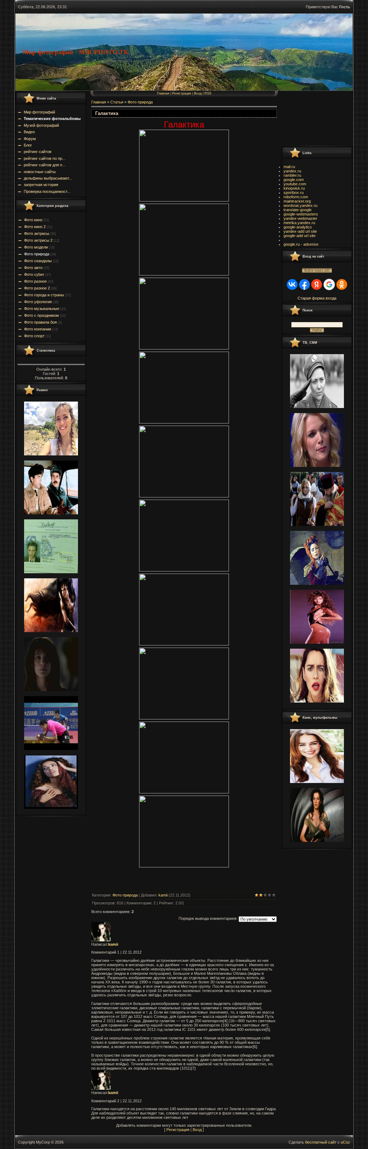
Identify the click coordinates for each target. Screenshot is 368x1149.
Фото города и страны (44, 295)
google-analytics (298, 227)
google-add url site (300, 235)
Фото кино (33, 220)
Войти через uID (317, 270)
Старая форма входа (317, 298)
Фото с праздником (41, 315)
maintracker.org (297, 201)
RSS (207, 93)
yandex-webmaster (300, 218)
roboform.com (296, 197)
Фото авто (33, 267)
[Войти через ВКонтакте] (292, 284)
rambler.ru (292, 175)
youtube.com (295, 184)
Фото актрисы (36, 233)
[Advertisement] (313, 118)
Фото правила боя (40, 322)
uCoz (345, 1142)
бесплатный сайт (320, 1142)
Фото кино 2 (35, 226)
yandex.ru (292, 171)
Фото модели (36, 247)
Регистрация (181, 93)
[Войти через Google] (329, 284)
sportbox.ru (294, 192)
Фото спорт (34, 336)
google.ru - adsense (301, 244)
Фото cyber (34, 274)
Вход (198, 93)
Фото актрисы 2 (38, 240)
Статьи (116, 102)
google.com (294, 179)
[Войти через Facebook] (304, 284)
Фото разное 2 (37, 288)
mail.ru (289, 167)
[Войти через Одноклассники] (341, 284)
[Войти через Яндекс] (316, 284)
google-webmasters (301, 214)
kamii (162, 895)
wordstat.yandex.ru (300, 205)
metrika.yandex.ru (299, 223)
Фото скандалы (38, 261)
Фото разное (35, 281)
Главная (163, 93)
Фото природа (36, 254)
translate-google (298, 210)
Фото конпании (37, 329)
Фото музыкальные (41, 308)
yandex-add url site (300, 231)
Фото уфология (38, 302)
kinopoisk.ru (294, 188)
